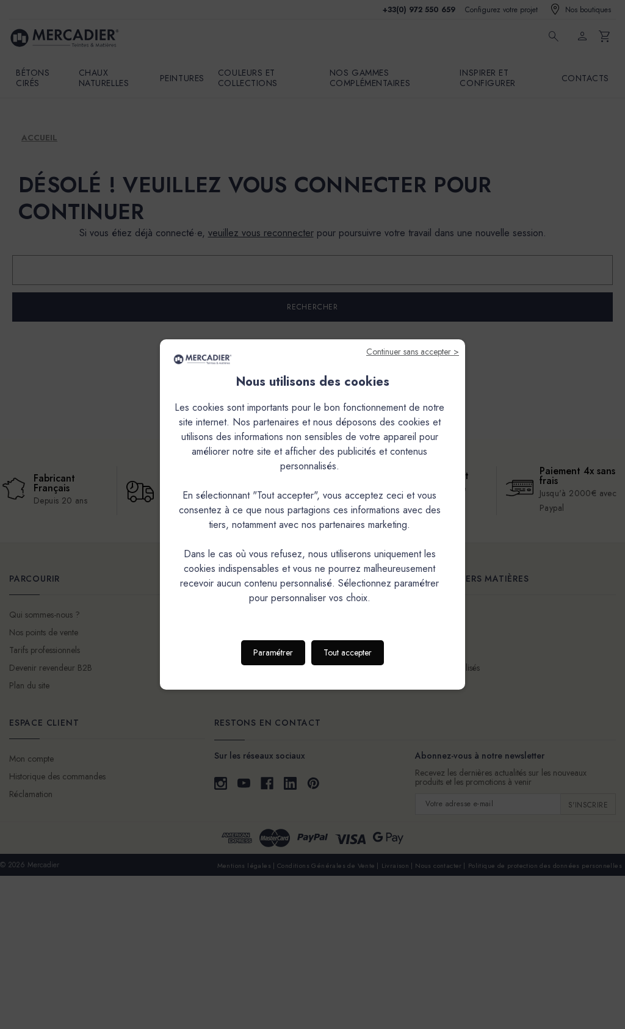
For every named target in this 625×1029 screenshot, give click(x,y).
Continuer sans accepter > (412, 351)
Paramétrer (273, 652)
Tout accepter (347, 652)
